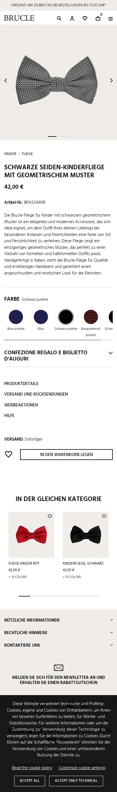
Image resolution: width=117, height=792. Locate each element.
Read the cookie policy (32, 768)
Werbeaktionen (21, 405)
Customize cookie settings (82, 768)
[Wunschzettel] (85, 18)
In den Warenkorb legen (66, 454)
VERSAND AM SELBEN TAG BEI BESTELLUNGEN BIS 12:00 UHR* (58, 5)
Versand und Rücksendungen (36, 394)
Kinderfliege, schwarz (83, 564)
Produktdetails (21, 383)
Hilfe (9, 415)
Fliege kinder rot (24, 564)
